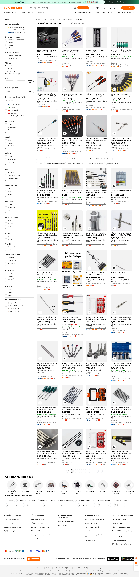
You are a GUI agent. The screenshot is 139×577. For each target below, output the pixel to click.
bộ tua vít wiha (120, 505)
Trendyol (91, 568)
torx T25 (21, 500)
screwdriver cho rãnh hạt (96, 163)
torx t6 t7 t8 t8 (113, 163)
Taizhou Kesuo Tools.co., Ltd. (95, 244)
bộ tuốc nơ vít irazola (122, 159)
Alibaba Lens (12, 558)
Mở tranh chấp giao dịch (92, 527)
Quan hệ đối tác (117, 536)
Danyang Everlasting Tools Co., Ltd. (121, 283)
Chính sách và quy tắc (38, 539)
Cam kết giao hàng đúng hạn (40, 527)
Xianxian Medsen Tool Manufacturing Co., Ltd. (47, 422)
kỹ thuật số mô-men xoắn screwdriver (81, 159)
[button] (75, 8)
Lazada (69, 568)
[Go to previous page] (68, 471)
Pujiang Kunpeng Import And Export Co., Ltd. (96, 63)
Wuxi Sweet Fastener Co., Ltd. (71, 109)
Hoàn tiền (88, 531)
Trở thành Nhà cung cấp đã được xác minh (122, 532)
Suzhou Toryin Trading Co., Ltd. (120, 65)
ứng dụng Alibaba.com (97, 558)
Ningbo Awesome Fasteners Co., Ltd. (96, 374)
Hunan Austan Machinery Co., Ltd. (47, 244)
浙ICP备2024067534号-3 (121, 574)
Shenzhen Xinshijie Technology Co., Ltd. (47, 288)
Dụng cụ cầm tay (66, 19)
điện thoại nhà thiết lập (103, 500)
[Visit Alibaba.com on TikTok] (133, 544)
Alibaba (38, 19)
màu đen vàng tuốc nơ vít (16, 505)
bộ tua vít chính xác (51, 505)
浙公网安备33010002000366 (102, 574)
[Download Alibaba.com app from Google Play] (128, 559)
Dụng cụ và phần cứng (51, 19)
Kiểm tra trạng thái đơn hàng (121, 527)
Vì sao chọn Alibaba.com (11, 519)
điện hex (11, 500)
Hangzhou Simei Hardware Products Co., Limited (72, 203)
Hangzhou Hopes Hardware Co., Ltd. (72, 65)
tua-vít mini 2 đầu (105, 505)
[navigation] (19, 245)
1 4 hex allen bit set (34, 505)
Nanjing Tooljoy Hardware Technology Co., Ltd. (121, 330)
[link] (136, 557)
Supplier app (64, 558)
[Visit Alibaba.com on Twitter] (121, 544)
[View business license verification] (88, 574)
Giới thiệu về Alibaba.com (12, 515)
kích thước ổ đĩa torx (47, 500)
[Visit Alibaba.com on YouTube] (129, 544)
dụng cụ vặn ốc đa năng (87, 505)
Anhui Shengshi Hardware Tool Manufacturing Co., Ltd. (96, 328)
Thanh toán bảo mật (37, 519)
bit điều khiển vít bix (104, 159)
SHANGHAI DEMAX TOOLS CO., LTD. (96, 149)
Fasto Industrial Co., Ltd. (44, 376)
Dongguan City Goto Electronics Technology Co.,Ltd (72, 418)
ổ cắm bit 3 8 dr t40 (121, 500)
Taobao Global (77, 568)
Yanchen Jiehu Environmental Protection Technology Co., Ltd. (72, 244)
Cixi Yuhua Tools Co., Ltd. (119, 244)
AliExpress (40, 568)
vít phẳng (32, 500)
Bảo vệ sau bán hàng (37, 531)
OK (30, 82)
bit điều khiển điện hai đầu (57, 163)
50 (97, 471)
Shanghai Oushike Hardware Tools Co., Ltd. (47, 201)
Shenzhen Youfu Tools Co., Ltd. (46, 60)
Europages (99, 568)
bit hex (41, 163)
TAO (85, 568)
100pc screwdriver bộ (84, 500)
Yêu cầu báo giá (63, 525)
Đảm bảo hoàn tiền (37, 523)
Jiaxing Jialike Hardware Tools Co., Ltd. (47, 328)
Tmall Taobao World (59, 568)
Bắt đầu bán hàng (117, 523)
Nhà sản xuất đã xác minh (66, 521)
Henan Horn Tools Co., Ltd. (119, 149)
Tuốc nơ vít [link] (78, 19)
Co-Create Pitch (9, 523)
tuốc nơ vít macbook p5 (66, 500)
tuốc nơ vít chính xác (69, 505)
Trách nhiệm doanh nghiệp (12, 527)
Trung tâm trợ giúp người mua (94, 519)
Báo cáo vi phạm (90, 540)
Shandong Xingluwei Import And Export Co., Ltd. (72, 151)
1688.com (48, 568)
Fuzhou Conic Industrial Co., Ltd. (96, 283)
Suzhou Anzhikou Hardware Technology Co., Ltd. (47, 105)
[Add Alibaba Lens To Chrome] (33, 559)
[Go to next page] (101, 471)
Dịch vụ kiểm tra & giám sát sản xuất (42, 535)
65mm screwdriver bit (76, 163)
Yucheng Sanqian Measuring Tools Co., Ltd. (121, 201)
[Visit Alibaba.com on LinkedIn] (117, 544)
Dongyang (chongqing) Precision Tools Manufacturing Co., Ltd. (72, 375)
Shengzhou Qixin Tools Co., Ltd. (47, 149)
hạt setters (43, 159)
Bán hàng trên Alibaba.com (120, 519)
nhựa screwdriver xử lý (58, 159)
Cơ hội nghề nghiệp (10, 531)
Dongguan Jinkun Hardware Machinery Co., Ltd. (96, 204)
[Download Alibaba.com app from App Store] (113, 559)
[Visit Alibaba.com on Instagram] (125, 544)
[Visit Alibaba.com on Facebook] (113, 544)
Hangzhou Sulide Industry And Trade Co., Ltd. (121, 378)
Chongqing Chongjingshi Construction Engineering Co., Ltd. (121, 109)
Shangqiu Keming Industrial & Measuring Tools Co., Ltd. (72, 334)
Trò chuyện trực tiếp (91, 523)
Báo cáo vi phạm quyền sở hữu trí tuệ (95, 535)
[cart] (104, 8)
